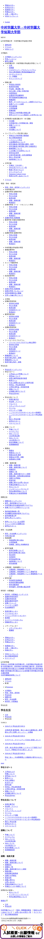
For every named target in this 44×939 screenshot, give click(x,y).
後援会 (11, 450)
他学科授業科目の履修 (13, 293)
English (7, 22)
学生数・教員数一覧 (16, 89)
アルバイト (13, 404)
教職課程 (12, 100)
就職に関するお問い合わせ (19, 482)
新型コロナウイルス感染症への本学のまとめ (25, 115)
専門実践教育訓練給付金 (18, 97)
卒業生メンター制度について (15, 886)
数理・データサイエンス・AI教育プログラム (25, 102)
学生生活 (8, 695)
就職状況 (12, 469)
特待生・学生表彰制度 (17, 385)
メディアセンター (15, 628)
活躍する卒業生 (14, 478)
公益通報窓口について (17, 142)
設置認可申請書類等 (16, 95)
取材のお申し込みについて (19, 176)
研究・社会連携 (10, 699)
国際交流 (8, 697)
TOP (6, 715)
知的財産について (15, 159)
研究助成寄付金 (14, 559)
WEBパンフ (9, 49)
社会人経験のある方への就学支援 (21, 383)
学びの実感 (13, 305)
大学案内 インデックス (13, 57)
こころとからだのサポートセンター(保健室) (25, 412)
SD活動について (15, 129)
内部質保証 (13, 93)
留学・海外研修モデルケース (15, 503)
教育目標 (12, 198)
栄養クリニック (10, 603)
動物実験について (15, 148)
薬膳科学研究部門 (11, 596)
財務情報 (12, 110)
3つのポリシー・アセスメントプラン (22, 70)
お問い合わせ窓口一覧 (23, 912)
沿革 (10, 65)
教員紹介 (12, 202)
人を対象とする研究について (19, 151)
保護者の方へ (10, 10)
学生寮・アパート (15, 402)
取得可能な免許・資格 (13, 358)
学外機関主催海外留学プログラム (17, 513)
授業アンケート (14, 125)
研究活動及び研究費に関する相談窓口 (23, 146)
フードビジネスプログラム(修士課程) (22, 342)
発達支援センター (11, 611)
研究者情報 (13, 106)
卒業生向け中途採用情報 (18, 493)
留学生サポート (14, 421)
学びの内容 (13, 196)
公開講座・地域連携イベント (19, 569)
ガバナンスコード (15, 74)
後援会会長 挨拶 (15, 455)
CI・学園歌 (13, 76)
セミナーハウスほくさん (14, 620)
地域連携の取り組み (16, 540)
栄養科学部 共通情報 (12, 218)
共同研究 (12, 557)
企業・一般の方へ (11, 14)
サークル (12, 408)
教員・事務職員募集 (23, 910)
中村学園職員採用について (10, 675)
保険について (14, 389)
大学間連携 (13, 108)
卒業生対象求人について (18, 485)
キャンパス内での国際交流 (15, 524)
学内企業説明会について (18, 491)
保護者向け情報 (14, 459)
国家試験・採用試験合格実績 (19, 476)
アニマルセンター (11, 613)
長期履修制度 (14, 444)
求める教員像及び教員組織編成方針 (22, 72)
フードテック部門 (11, 605)
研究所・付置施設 (11, 701)
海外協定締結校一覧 (12, 511)
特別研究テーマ (14, 310)
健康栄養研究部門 (11, 601)
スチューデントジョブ (17, 406)
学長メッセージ (10, 59)
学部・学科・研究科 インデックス (17, 187)
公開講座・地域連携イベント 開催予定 (23, 572)
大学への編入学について (14, 295)
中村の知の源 (10, 536)
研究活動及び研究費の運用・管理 (21, 144)
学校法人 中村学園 (7, 664)
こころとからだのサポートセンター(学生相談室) (22, 819)
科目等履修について (16, 442)
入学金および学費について (19, 374)
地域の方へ (9, 650)
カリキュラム (14, 431)
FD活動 (11, 121)
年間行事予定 (14, 399)
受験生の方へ (10, 5)
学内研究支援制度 (15, 580)
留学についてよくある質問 (15, 522)
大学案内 (8, 690)
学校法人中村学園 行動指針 (19, 135)
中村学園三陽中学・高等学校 (32, 666)
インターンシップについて (19, 489)
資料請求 (8, 45)
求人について (14, 487)
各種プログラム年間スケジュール (17, 507)
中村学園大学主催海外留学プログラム (19, 505)
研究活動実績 (14, 585)
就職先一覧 (13, 472)
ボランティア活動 (15, 410)
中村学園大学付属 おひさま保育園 (17, 671)
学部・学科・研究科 (12, 693)
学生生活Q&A (14, 393)
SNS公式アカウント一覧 (18, 167)
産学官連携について (16, 550)
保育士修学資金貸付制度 (18, 378)
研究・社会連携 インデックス (16, 534)
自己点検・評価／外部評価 (19, 91)
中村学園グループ (7, 910)
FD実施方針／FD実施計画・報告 (21, 123)
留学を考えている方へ (13, 518)
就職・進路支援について (18, 467)
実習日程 (12, 480)
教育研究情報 (14, 87)
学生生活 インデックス (13, 370)
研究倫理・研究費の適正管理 (19, 587)
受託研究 (12, 555)
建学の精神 (9, 61)
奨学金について (14, 376)
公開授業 (12, 127)
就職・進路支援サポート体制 (19, 474)
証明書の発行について (17, 391)
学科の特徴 (13, 194)
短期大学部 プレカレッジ (14, 291)
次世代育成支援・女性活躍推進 (20, 155)
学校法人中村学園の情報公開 (19, 113)
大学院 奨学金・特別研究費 (19, 387)
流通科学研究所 (10, 599)
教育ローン (13, 380)
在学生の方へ (10, 7)
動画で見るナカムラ (16, 170)
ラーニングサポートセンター (15, 615)
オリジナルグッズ (15, 172)
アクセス (8, 47)
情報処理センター (11, 622)
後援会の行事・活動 (16, 457)
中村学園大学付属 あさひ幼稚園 (12, 668)
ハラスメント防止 (15, 140)
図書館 (11, 630)
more (2, 763)
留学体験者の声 (10, 516)
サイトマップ (10, 658)
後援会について (14, 453)
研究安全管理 (14, 153)
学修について (14, 429)
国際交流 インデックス (13, 501)
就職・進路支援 (14, 200)
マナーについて (14, 423)
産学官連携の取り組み (17, 553)
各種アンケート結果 (16, 104)
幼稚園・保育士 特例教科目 (19, 544)
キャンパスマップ (15, 78)
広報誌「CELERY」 (16, 165)
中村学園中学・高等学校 (12, 666)
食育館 (7, 618)
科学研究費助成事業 (16, 582)
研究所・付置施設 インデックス (16, 594)
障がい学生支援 (14, 157)
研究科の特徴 (14, 303)
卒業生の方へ (10, 12)
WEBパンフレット (11, 16)
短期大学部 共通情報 (12, 289)
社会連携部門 (10, 607)
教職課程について (11, 355)
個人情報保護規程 (15, 138)
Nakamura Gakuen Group (17, 174)
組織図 (11, 68)
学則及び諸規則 (14, 84)
